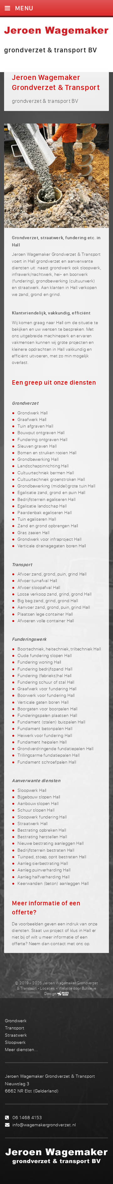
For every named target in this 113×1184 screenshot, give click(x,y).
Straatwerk (16, 1035)
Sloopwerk (15, 1042)
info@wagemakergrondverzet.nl (44, 1125)
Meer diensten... (21, 1049)
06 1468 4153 (27, 1117)
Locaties (47, 988)
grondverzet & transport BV (50, 49)
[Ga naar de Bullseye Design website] (63, 993)
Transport (14, 1028)
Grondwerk (16, 1021)
